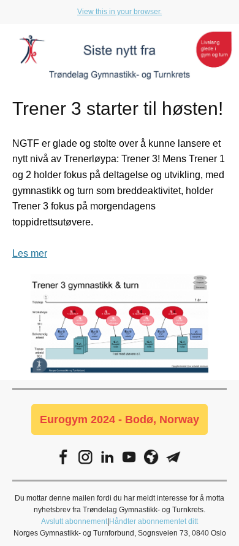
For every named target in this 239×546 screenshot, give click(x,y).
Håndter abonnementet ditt (153, 521)
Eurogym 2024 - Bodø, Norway (119, 419)
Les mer (29, 253)
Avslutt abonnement (74, 521)
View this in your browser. (119, 11)
